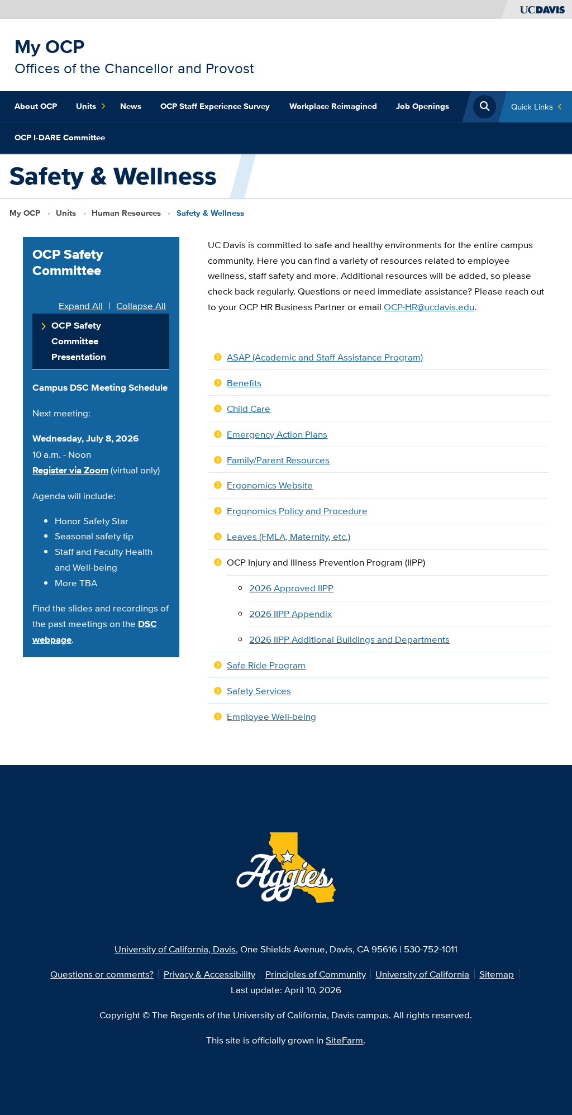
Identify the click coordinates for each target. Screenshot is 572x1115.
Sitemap (496, 974)
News (130, 106)
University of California (422, 974)
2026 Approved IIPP (291, 588)
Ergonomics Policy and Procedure (297, 511)
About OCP (36, 106)
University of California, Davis (175, 949)
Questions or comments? (102, 974)
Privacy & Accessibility (209, 974)
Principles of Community (315, 974)
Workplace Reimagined (333, 106)
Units (86, 106)
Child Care (248, 408)
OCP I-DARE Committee (60, 137)
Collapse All (141, 306)
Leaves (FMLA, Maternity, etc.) (288, 536)
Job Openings (422, 106)
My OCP (49, 46)
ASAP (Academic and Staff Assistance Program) (325, 357)
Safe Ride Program (266, 665)
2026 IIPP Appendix (290, 613)
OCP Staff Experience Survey (215, 106)
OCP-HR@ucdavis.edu (429, 307)
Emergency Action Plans (277, 434)
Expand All (81, 306)
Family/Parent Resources (278, 460)
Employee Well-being (271, 716)
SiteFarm (344, 1040)
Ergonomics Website (270, 485)
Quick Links (532, 106)
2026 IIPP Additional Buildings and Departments (349, 639)
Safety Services (259, 691)
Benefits (244, 383)
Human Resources (126, 213)
